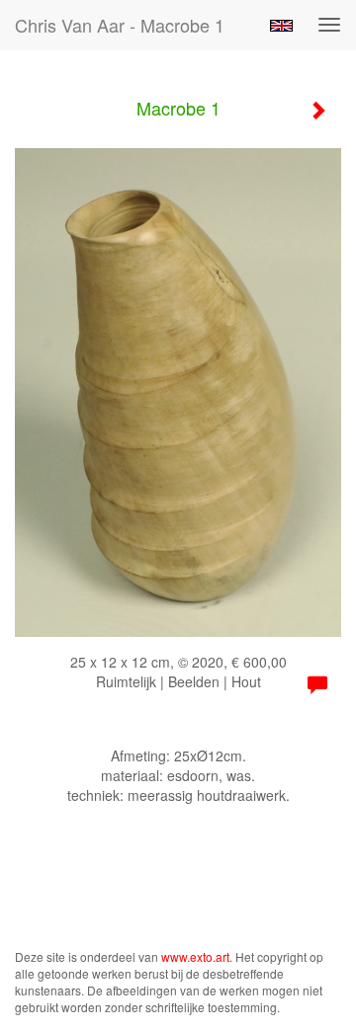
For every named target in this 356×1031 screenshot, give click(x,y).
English (281, 26)
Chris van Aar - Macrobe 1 (119, 25)
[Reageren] (317, 685)
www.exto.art (195, 956)
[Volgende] (317, 110)
